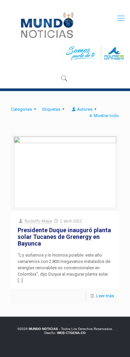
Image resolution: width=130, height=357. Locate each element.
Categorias (21, 109)
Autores (84, 109)
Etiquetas (51, 109)
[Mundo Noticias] (46, 25)
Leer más (105, 295)
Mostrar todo (106, 115)
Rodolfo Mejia (38, 221)
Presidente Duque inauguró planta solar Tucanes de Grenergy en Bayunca (64, 237)
